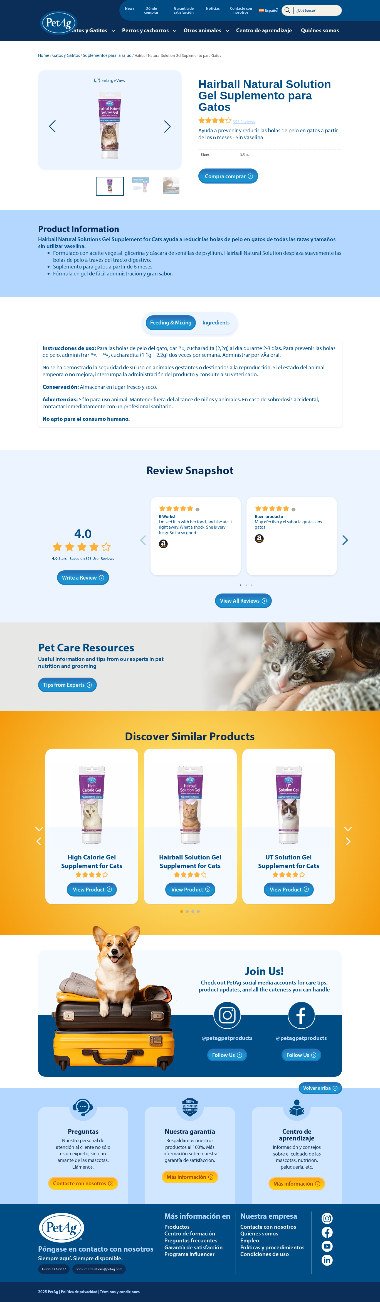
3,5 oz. (245, 154)
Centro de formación (189, 1233)
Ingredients (216, 322)
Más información (186, 1177)
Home (43, 55)
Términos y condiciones (120, 1291)
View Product (89, 889)
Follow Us (223, 1055)
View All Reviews (240, 600)
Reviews (244, 121)
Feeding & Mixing (170, 322)
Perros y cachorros (145, 30)
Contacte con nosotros (241, 10)
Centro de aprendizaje (264, 30)
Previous (142, 539)
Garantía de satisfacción (184, 10)
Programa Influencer (189, 1253)
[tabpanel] (91, 826)
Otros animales (202, 30)
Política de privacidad (79, 1291)
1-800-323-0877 (53, 1269)
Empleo (249, 1240)
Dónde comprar (151, 10)
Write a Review (79, 577)
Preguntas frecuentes (191, 1240)
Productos (177, 1226)
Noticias (213, 8)
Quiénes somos (320, 30)
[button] (52, 126)
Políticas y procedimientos (272, 1247)
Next (344, 539)
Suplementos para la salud (107, 55)
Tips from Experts (64, 684)
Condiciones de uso (264, 1253)
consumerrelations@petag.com (99, 1269)
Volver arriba (317, 1088)
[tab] (181, 911)
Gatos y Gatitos (88, 30)
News (129, 8)
